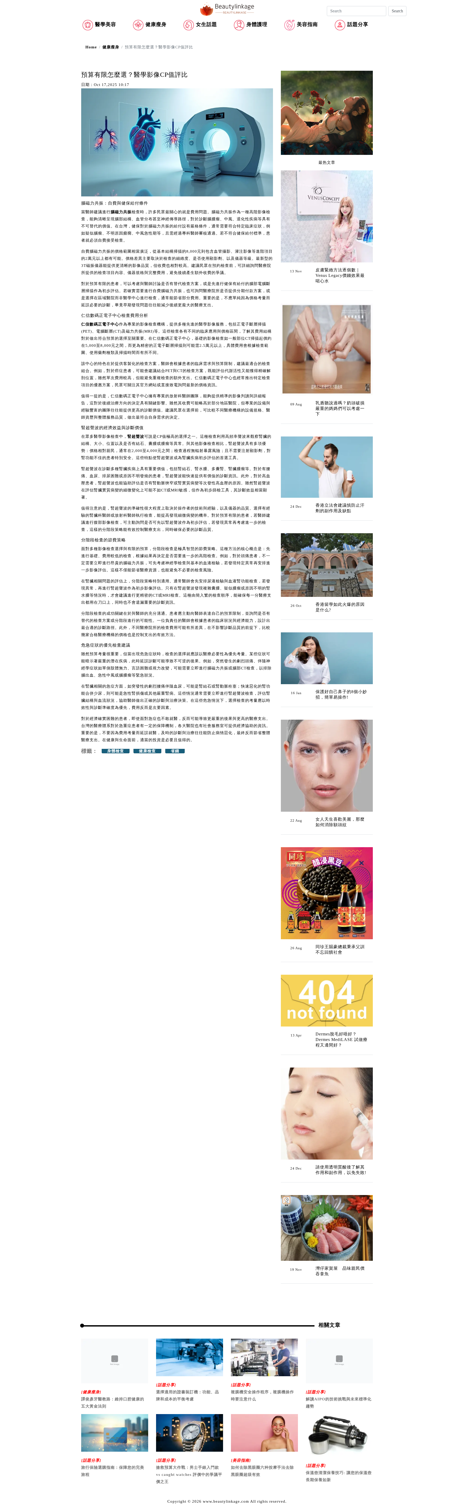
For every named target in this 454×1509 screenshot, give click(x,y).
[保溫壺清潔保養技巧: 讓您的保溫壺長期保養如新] (339, 1435)
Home (91, 47)
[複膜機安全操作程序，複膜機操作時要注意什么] (264, 1357)
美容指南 (307, 24)
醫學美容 (105, 24)
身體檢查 (115, 751)
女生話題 (206, 24)
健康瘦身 (156, 24)
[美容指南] (241, 1460)
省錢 (175, 751)
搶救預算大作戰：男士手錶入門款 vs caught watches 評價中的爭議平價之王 (189, 1474)
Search (397, 11)
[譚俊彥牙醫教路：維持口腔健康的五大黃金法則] (114, 1360)
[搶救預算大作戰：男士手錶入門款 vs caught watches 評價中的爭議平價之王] (189, 1432)
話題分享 (357, 24)
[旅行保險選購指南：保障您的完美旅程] (114, 1432)
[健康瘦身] (91, 1392)
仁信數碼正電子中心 (100, 324)
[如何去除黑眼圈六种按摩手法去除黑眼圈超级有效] (264, 1432)
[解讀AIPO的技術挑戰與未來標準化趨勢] (339, 1360)
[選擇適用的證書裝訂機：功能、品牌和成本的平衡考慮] (189, 1357)
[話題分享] (166, 1385)
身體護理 (256, 24)
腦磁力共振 (121, 212)
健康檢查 (147, 751)
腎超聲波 (135, 436)
